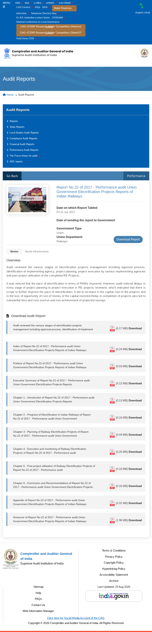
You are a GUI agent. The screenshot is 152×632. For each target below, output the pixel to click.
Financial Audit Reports (22, 144)
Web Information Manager (38, 610)
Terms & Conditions (114, 550)
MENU (6, 2)
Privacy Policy (114, 556)
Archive (113, 580)
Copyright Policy (114, 562)
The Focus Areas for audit (24, 155)
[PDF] (112, 328)
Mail (27, 3)
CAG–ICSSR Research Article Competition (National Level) (50, 26)
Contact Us (38, 605)
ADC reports (16, 161)
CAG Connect (23, 7)
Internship (21, 13)
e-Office (38, 3)
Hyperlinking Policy (113, 568)
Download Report (128, 239)
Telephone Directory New (44, 13)
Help (38, 592)
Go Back (12, 176)
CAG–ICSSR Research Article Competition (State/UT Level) (51, 33)
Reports (14, 121)
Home (10, 94)
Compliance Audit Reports (23, 138)
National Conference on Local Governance (38, 22)
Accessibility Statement (114, 574)
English (139, 12)
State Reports (17, 127)
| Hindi (147, 12)
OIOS (45, 7)
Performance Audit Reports (24, 150)
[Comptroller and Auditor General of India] (38, 53)
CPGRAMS (58, 17)
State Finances (63, 8)
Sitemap (38, 586)
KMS (18, 3)
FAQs (37, 7)
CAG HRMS (65, 3)
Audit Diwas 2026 (25, 38)
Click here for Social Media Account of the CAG (75, 618)
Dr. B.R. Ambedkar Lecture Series (33, 17)
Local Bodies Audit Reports (24, 132)
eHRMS (50, 3)
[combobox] (141, 6)
